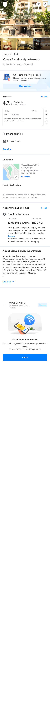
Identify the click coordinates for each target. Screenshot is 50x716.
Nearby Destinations (12, 185)
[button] (11, 172)
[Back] (5, 4)
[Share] (45, 4)
